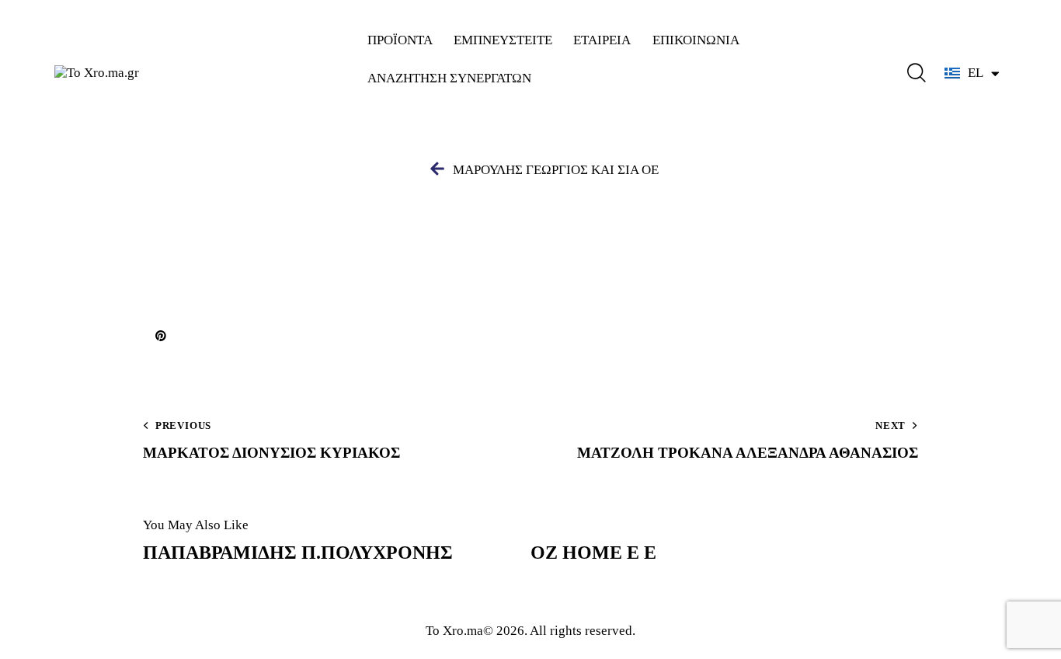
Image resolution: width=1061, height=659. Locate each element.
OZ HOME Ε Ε (593, 552)
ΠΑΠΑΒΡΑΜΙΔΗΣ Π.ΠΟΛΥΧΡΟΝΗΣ (298, 552)
